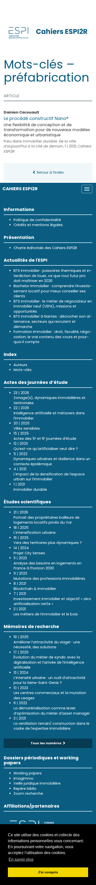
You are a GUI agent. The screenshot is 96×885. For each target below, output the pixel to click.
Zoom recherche (28, 793)
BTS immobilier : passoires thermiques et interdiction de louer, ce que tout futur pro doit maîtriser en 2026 (53, 275)
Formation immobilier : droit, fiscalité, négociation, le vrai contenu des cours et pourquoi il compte (53, 336)
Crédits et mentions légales (38, 224)
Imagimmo (23, 778)
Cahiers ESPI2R (20, 189)
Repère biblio (25, 788)
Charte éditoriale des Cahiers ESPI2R (45, 247)
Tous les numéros (46, 743)
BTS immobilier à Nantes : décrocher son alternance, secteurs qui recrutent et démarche (53, 321)
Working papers (28, 773)
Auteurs (20, 364)
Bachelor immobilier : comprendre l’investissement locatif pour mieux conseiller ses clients (53, 291)
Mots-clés (23, 369)
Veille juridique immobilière (37, 783)
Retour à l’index (50, 172)
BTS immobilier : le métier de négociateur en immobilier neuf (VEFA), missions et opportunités (53, 306)
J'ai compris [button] (48, 872)
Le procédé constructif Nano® (36, 118)
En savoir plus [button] (21, 859)
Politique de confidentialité (37, 219)
